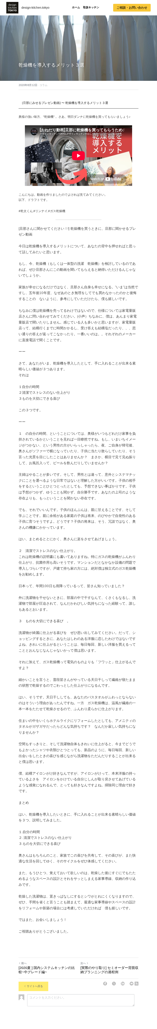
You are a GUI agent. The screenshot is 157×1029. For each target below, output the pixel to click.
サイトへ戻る (35, 986)
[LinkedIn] (123, 984)
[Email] (131, 984)
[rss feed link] (136, 984)
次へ (83, 963)
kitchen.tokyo (40, 7)
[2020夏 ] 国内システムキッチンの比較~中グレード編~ (47, 970)
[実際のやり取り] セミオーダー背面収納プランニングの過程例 (109, 970)
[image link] (12, 7)
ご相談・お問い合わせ (132, 8)
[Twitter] (114, 984)
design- (26, 7)
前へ (24, 963)
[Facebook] (105, 984)
